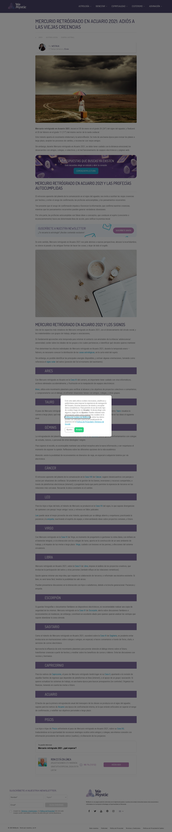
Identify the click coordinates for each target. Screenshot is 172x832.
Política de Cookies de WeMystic (77, 417)
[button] (69, 429)
